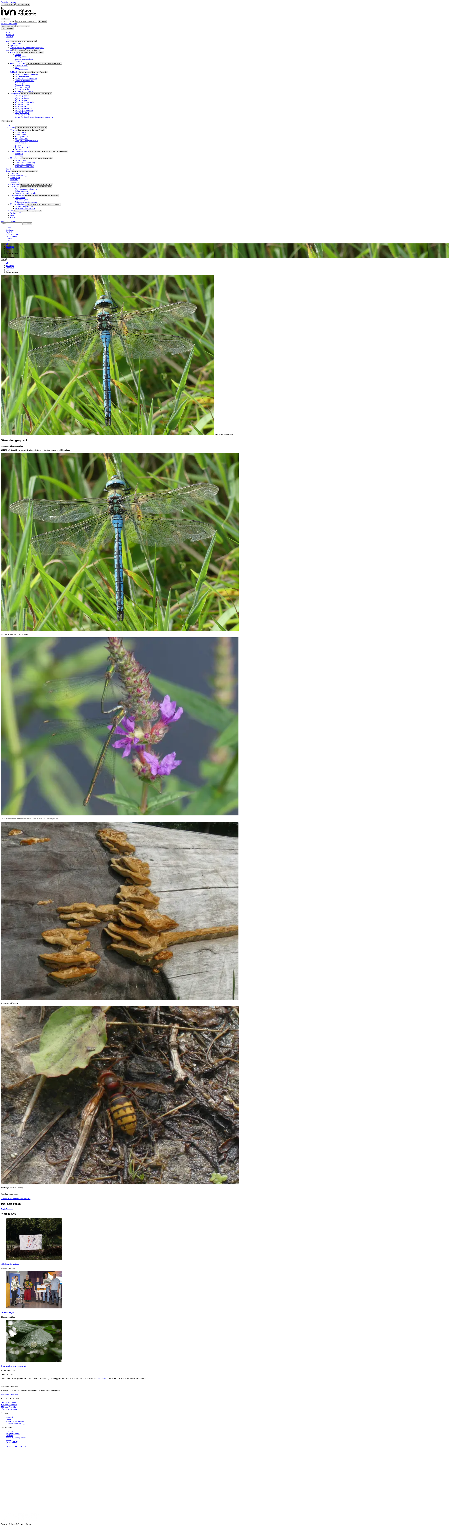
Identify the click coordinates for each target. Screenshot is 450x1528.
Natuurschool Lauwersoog (25, 163)
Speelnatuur (14, 46)
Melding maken (21, 57)
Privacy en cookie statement (16, 1446)
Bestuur (18, 55)
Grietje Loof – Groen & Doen (26, 79)
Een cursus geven (21, 200)
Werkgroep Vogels (22, 113)
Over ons (9, 50)
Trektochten (14, 182)
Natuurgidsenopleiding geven (26, 202)
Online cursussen (21, 191)
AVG (17, 68)
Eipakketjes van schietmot (13, 1366)
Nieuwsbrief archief (22, 85)
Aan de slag (10, 1417)
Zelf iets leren (15, 187)
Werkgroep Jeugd (21, 100)
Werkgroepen (15, 93)
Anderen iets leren (17, 195)
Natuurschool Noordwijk (24, 165)
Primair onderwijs (21, 132)
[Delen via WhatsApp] (9, 1209)
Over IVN (9, 211)
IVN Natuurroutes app (18, 176)
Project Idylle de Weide (23, 115)
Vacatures (18, 61)
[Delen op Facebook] (2, 1209)
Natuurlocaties (15, 158)
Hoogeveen (10, 249)
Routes (8, 171)
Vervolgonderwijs (21, 136)
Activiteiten (10, 35)
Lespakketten (20, 198)
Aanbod (4, 221)
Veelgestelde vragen (13, 234)
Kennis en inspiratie (17, 204)
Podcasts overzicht (22, 89)
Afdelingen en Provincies (19, 151)
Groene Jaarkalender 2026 (24, 81)
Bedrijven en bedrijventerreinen (26, 141)
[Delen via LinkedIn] (7, 1209)
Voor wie (13, 130)
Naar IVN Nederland (9, 24)
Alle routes (14, 173)
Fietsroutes (14, 180)
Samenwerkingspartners (24, 59)
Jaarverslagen (20, 83)
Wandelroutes (15, 178)
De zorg (18, 145)
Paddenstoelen (25, 1199)
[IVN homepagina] (19, 17)
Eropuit (8, 1419)
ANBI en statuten (21, 66)
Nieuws (8, 39)
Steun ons (9, 1436)
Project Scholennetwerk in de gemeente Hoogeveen (34, 117)
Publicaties (14, 72)
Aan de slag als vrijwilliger (15, 1438)
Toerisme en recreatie (23, 147)
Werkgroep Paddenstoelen (24, 102)
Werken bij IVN (16, 213)
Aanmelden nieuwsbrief (10, 1394)
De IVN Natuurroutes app (15, 1424)
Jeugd (8, 41)
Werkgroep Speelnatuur (23, 108)
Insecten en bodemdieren (10, 1199)
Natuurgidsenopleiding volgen (26, 193)
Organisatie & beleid (18, 63)
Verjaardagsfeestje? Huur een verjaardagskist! (27, 48)
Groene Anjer (7, 1312)
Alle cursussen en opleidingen (26, 189)
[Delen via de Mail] (11, 1209)
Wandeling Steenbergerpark (25, 91)
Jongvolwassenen (21, 139)
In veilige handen (21, 70)
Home (8, 33)
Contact (13, 52)
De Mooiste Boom (22, 76)
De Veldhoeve (20, 160)
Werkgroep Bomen (22, 96)
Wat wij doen (10, 127)
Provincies (19, 156)
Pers (7, 1444)
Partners (13, 215)
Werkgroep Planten (22, 104)
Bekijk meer (19, 149)
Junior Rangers (15, 43)
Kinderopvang (20, 134)
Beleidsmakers (20, 143)
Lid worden (11, 221)
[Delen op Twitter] (4, 1209)
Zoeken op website (8, 21)
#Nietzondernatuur (10, 1264)
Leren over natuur (12, 184)
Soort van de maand (22, 87)
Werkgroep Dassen (22, 98)
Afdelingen (19, 154)
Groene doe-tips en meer (24, 206)
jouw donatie (102, 1378)
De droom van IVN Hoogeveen (27, 74)
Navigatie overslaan (8, 2)
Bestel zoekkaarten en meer (25, 209)
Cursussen (9, 37)
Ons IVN (9, 238)
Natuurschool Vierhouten (24, 167)
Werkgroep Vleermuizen (24, 111)
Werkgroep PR (20, 106)
